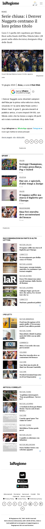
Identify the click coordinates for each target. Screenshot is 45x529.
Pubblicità (16, 496)
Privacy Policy (9, 499)
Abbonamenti (8, 494)
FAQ (38, 494)
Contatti (33, 494)
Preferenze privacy (35, 499)
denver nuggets (7, 137)
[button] (4, 504)
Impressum (25, 494)
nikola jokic (21, 137)
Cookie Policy (21, 499)
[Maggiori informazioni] (33, 92)
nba (14, 137)
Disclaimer (17, 494)
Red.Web (36, 85)
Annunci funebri (26, 496)
